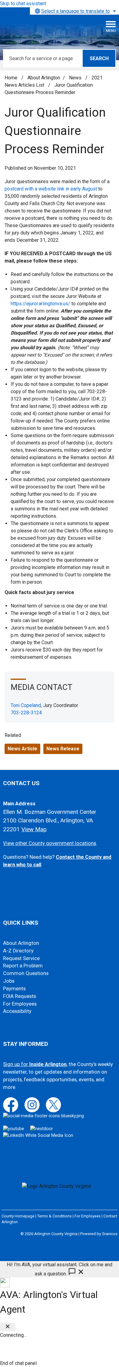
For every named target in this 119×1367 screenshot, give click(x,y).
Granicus (109, 1233)
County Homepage (18, 1216)
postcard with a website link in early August (51, 189)
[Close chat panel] (7, 1327)
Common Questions (26, 973)
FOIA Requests (19, 996)
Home (11, 78)
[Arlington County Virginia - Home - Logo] (50, 29)
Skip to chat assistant (23, 3)
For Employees (20, 1004)
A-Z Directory (18, 951)
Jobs (8, 981)
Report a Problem (23, 966)
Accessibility (17, 1011)
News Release (62, 749)
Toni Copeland (26, 705)
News (76, 78)
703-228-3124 (26, 713)
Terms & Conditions (54, 1216)
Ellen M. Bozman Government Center (49, 811)
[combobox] (74, 11)
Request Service (21, 958)
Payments (14, 989)
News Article (22, 749)
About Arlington (43, 78)
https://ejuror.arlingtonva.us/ (40, 303)
